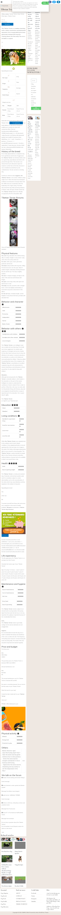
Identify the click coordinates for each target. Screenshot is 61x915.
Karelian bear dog (7, 851)
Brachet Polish (19, 886)
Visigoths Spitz (19, 865)
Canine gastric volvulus (37, 124)
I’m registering (16, 123)
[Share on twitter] (54, 2)
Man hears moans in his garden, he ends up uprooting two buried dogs (31, 20)
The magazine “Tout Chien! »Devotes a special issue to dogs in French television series (38, 20)
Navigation (7, 24)
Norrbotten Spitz (7, 886)
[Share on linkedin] (58, 2)
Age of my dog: (5, 569)
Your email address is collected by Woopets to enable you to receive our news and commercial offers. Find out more (13, 127)
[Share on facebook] (49, 2)
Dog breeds (5, 5)
